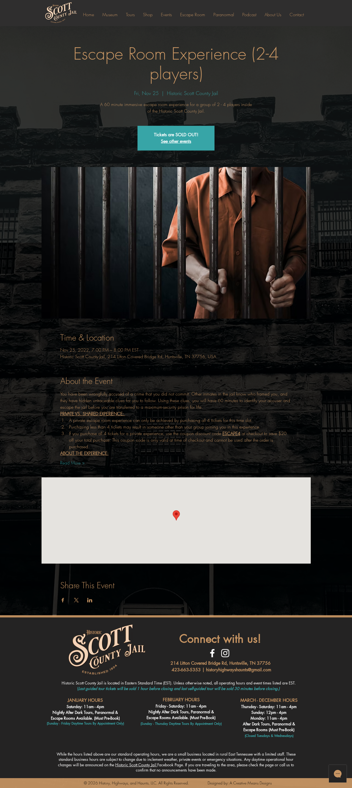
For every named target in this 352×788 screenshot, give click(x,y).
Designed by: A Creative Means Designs (240, 783)
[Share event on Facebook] (62, 600)
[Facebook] (212, 653)
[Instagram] (225, 653)
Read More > (72, 463)
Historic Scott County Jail (136, 764)
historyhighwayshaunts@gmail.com (238, 670)
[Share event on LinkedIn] (89, 600)
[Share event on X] (76, 600)
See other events (176, 141)
